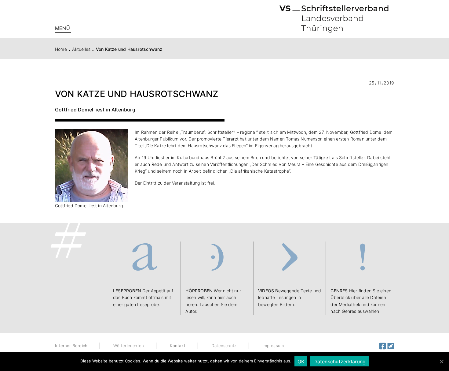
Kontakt (177, 345)
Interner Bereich (71, 345)
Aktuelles (81, 49)
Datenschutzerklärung (339, 361)
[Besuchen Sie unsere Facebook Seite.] (383, 345)
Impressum (273, 345)
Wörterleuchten (128, 345)
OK (301, 361)
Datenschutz (223, 345)
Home (61, 49)
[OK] (441, 361)
